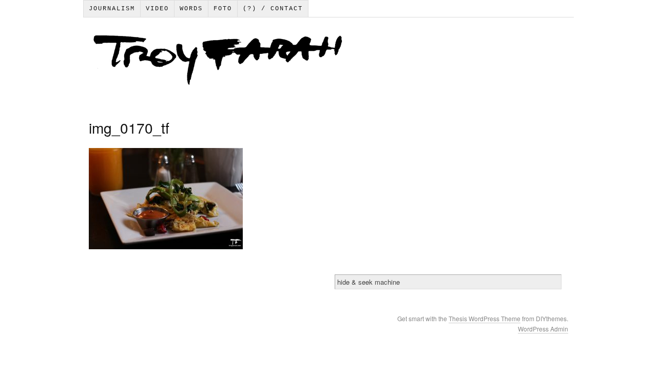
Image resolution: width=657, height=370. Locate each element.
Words (191, 8)
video (157, 8)
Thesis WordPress (475, 318)
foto (223, 8)
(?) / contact (273, 8)
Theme (510, 318)
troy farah (328, 62)
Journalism (112, 8)
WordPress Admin (543, 328)
